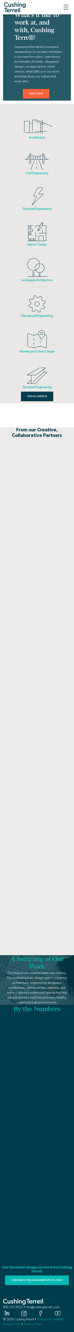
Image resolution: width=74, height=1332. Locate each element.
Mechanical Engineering (37, 316)
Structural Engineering (37, 387)
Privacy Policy (12, 1324)
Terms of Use (32, 1324)
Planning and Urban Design (37, 351)
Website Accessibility (51, 1319)
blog (43, 411)
